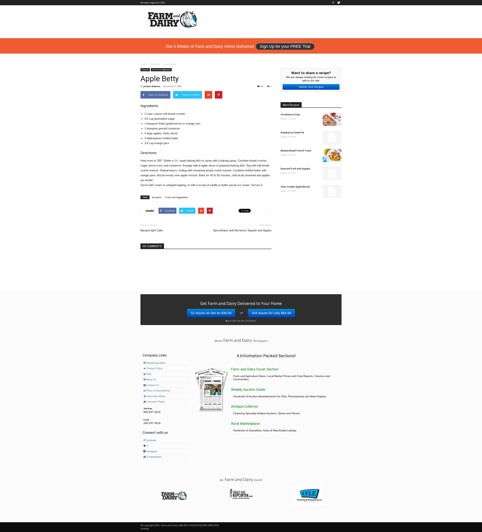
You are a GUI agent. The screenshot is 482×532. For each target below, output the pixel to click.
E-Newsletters (154, 457)
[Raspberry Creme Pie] (332, 137)
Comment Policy (155, 402)
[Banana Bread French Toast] (332, 155)
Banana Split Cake (151, 230)
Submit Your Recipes (311, 87)
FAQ (148, 374)
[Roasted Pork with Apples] (332, 173)
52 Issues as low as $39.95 (211, 313)
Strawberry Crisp (290, 114)
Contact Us (152, 385)
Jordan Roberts (151, 86)
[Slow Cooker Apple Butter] (332, 191)
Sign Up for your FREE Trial (285, 46)
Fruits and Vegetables (161, 69)
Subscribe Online (155, 396)
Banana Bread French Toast (296, 150)
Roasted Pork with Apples (295, 168)
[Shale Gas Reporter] (241, 498)
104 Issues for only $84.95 (271, 313)
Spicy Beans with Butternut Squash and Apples (242, 230)
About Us (151, 379)
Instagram (151, 451)
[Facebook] (333, 2)
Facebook (150, 440)
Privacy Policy (154, 368)
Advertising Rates (156, 363)
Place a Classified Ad (158, 390)
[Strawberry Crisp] (332, 119)
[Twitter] (339, 2)
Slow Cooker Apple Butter (295, 186)
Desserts (145, 69)
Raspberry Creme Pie (292, 132)
